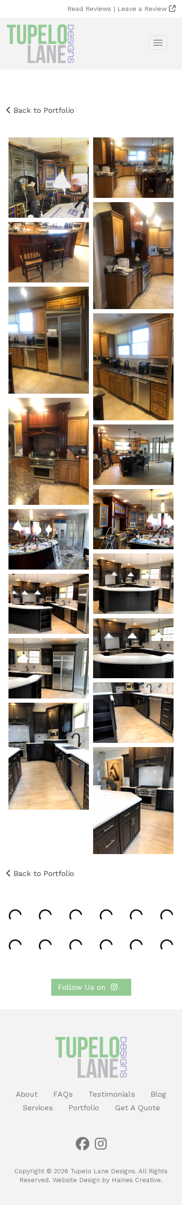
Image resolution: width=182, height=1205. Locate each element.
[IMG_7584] (133, 255)
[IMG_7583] (133, 167)
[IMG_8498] (48, 756)
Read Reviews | (92, 9)
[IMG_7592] (133, 366)
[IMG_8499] (133, 800)
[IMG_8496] (48, 668)
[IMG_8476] (133, 519)
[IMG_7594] (48, 451)
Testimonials (111, 1094)
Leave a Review (143, 9)
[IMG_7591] (48, 340)
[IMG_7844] (133, 454)
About (27, 1094)
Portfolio (84, 1107)
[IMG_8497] (133, 712)
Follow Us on (83, 987)
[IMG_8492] (133, 583)
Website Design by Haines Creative (106, 1180)
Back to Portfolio (42, 110)
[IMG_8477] (48, 539)
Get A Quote (137, 1107)
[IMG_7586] (48, 252)
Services (37, 1107)
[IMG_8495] (133, 648)
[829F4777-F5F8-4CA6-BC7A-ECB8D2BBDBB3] (48, 177)
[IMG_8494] (48, 604)
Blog (158, 1094)
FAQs (63, 1094)
